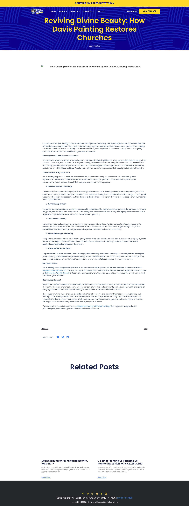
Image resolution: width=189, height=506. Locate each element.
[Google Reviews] (83, 494)
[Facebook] (128, 11)
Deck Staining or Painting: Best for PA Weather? (64, 462)
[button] (66, 11)
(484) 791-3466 (124, 497)
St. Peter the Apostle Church (56, 273)
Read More (45, 477)
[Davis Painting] (37, 11)
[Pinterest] (132, 11)
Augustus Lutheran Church (54, 270)
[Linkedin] (136, 11)
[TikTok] (134, 11)
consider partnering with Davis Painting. (93, 306)
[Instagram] (130, 11)
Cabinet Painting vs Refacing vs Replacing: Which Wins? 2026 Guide (120, 462)
